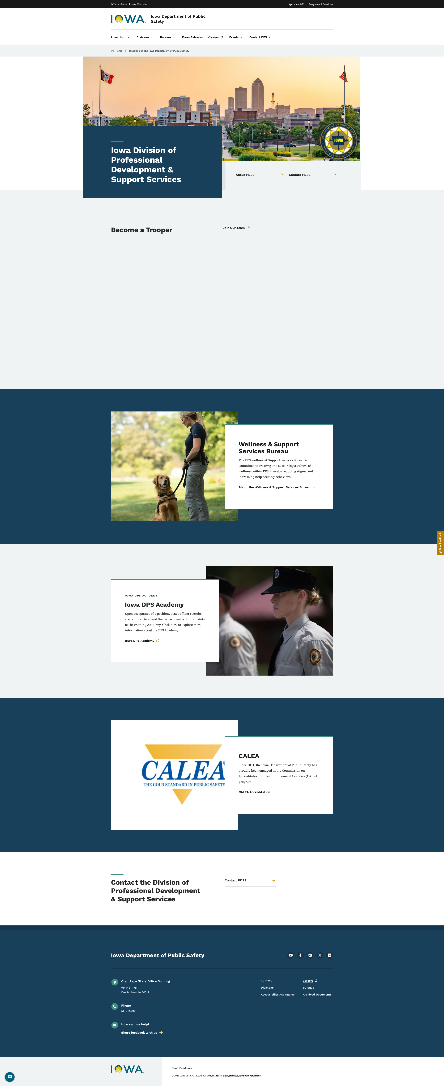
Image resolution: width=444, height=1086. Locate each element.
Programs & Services (321, 4)
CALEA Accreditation (254, 792)
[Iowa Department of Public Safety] (128, 19)
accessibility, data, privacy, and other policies (234, 1075)
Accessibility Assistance (277, 994)
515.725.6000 (129, 1011)
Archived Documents (317, 994)
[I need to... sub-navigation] (128, 37)
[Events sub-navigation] (241, 37)
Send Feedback (182, 1068)
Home (119, 50)
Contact (266, 980)
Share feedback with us (139, 1032)
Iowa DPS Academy (139, 640)
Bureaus (308, 987)
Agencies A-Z (296, 4)
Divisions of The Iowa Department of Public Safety (159, 50)
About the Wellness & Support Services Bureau (274, 487)
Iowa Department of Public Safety (178, 19)
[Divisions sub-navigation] (152, 37)
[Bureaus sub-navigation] (174, 37)
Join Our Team (234, 228)
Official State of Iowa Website (129, 4)
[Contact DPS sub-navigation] (269, 37)
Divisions (267, 987)
